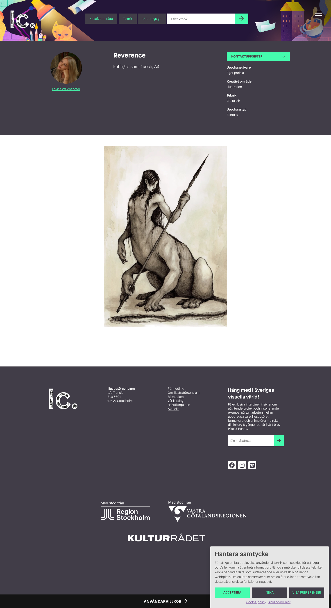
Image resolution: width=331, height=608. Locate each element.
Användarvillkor (279, 602)
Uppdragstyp (152, 18)
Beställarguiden (179, 405)
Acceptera (232, 592)
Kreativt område (101, 18)
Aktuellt (173, 409)
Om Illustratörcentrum (184, 393)
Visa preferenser (306, 592)
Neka (270, 592)
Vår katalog (176, 401)
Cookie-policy (256, 602)
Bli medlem (176, 397)
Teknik (127, 18)
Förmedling (176, 389)
